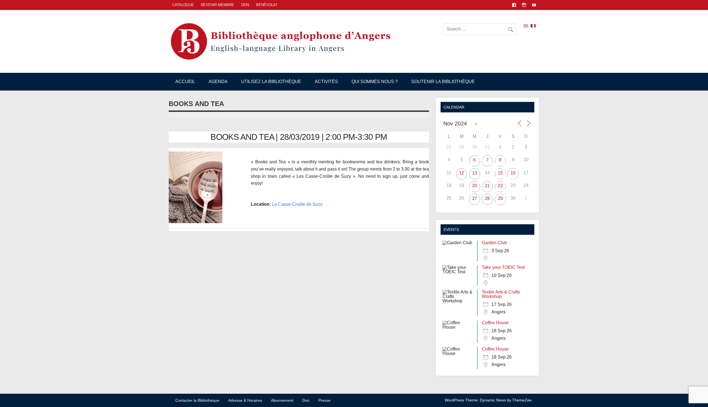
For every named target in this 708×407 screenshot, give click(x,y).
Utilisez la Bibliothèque (271, 81)
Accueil (185, 81)
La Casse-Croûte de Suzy (297, 204)
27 (474, 198)
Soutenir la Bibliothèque (443, 81)
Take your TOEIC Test (503, 267)
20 (474, 185)
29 (500, 198)
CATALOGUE (183, 5)
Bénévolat (267, 5)
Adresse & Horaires (245, 400)
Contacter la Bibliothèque (197, 400)
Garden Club (494, 242)
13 (474, 173)
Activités (326, 81)
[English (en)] (525, 25)
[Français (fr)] (533, 25)
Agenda (218, 81)
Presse (324, 400)
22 (500, 185)
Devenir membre (217, 5)
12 (461, 173)
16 (513, 173)
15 (500, 173)
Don (245, 5)
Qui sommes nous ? (375, 81)
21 (487, 185)
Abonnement (282, 400)
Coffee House (495, 322)
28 (487, 198)
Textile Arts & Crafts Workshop (501, 294)
